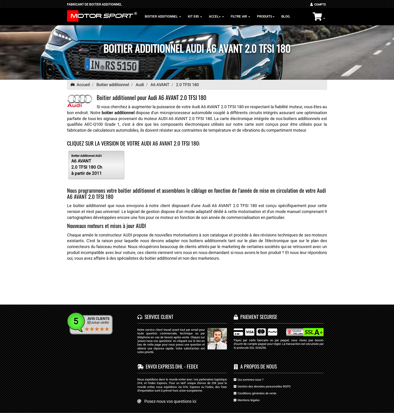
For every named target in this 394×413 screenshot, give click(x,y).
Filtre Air (239, 16)
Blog (285, 16)
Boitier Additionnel (162, 16)
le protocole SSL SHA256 (250, 347)
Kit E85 (194, 16)
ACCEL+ (215, 16)
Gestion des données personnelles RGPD (263, 386)
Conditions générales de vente (256, 393)
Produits (264, 16)
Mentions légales (248, 400)
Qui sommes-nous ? (249, 379)
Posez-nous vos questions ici (170, 401)
